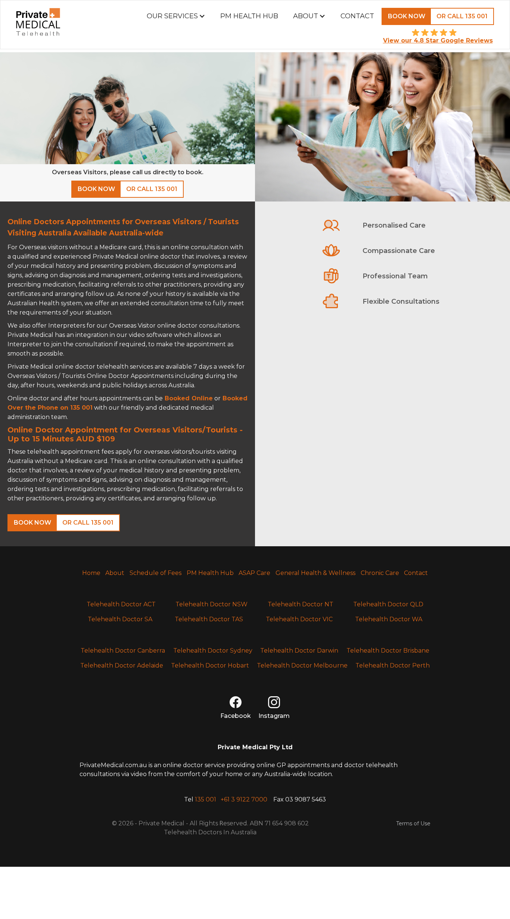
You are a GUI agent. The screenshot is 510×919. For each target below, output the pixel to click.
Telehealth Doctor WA (388, 619)
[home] (38, 24)
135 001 (205, 799)
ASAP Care (254, 572)
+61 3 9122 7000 (244, 799)
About (114, 572)
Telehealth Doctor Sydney (212, 650)
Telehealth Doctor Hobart (210, 665)
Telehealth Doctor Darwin (299, 650)
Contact (357, 16)
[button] (176, 16)
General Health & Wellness (315, 572)
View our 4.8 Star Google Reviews (438, 40)
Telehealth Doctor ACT (121, 604)
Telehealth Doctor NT (300, 604)
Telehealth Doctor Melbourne (302, 665)
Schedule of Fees (155, 572)
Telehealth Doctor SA (120, 619)
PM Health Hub (249, 16)
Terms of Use (413, 823)
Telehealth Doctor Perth (392, 665)
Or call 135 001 (462, 16)
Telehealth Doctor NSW (211, 604)
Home (91, 572)
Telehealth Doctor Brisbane (387, 650)
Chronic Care (380, 572)
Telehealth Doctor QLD (388, 604)
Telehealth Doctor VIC (299, 619)
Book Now (406, 16)
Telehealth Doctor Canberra (123, 650)
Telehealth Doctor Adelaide (121, 665)
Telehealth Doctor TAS (209, 619)
